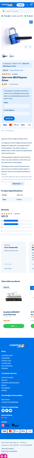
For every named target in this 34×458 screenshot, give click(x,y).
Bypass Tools (17, 63)
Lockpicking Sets (7, 355)
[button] (31, 22)
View (13, 326)
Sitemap (3, 453)
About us (4, 380)
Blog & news (5, 399)
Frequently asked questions (10, 382)
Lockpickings (7, 63)
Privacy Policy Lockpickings (9, 451)
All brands (4, 368)
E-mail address (9, 110)
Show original (8, 268)
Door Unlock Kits (7, 366)
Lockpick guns (6, 363)
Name (6, 102)
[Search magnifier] (3, 11)
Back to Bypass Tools (16, 70)
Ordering (4, 390)
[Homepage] (7, 5)
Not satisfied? (5, 388)
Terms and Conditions (7, 448)
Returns (3, 385)
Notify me (9, 118)
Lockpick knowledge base (9, 402)
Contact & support (7, 377)
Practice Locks (6, 360)
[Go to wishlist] (27, 5)
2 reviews (15, 74)
